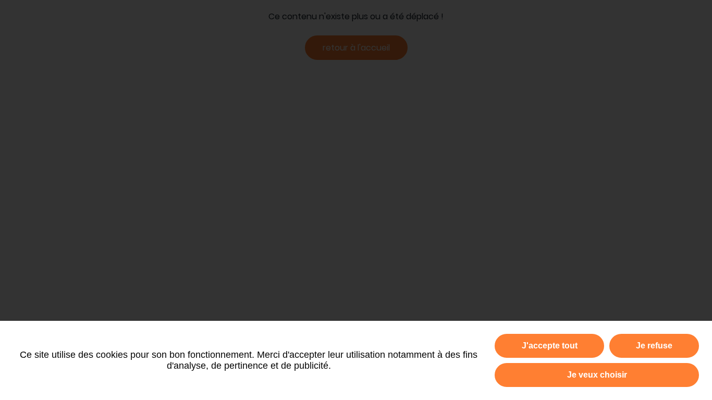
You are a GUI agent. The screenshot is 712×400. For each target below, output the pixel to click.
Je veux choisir (597, 374)
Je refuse (654, 345)
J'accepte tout (550, 345)
